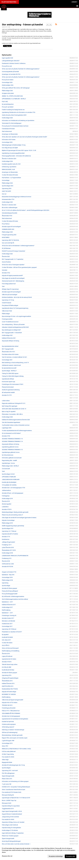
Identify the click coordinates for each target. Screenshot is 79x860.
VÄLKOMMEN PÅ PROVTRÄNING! (11, 713)
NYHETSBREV (5, 237)
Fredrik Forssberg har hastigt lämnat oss (13, 109)
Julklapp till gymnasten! (8, 542)
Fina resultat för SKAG (8, 757)
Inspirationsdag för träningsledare (11, 827)
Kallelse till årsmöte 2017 (9, 604)
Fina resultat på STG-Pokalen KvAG (11, 792)
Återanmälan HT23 (7, 215)
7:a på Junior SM (6, 784)
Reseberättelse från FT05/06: (10, 689)
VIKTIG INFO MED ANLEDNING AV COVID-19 (14, 409)
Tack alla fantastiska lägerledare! (11, 422)
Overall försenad (6, 302)
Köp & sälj (5, 101)
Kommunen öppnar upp (8, 381)
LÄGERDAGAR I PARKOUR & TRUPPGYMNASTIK (15, 555)
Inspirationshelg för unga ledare (11, 806)
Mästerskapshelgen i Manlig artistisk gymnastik (15, 512)
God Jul (4, 194)
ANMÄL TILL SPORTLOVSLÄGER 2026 (12, 96)
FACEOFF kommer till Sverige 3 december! (13, 251)
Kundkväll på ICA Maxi (8, 670)
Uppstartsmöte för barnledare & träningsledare (15, 719)
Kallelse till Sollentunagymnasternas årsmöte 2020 (16, 419)
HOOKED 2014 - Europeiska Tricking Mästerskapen (16, 787)
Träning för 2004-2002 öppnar (10, 373)
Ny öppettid (5, 634)
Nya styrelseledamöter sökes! (10, 346)
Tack (3, 286)
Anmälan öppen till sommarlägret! (11, 226)
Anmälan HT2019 (6, 509)
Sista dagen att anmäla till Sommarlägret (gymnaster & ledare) (19, 517)
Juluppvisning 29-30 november (10, 816)
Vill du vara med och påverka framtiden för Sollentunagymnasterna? (21, 69)
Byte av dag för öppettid (8, 411)
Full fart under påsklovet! (9, 751)
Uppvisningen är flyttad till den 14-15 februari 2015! (16, 797)
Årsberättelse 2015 (7, 680)
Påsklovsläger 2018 (7, 580)
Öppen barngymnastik (8, 838)
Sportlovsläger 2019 (7, 528)
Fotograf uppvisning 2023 (9, 234)
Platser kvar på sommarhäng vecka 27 (12, 515)
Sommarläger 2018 (7, 577)
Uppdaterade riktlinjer (8, 379)
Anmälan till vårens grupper (9, 588)
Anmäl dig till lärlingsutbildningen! (11, 841)
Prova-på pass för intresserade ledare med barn (15, 126)
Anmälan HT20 (6, 436)
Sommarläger (5, 180)
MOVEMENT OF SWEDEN (9, 694)
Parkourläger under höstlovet (10, 825)
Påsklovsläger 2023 (7, 232)
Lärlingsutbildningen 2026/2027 (10, 60)
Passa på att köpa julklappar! (10, 591)
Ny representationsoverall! (9, 368)
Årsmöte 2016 (6, 653)
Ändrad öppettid (6, 504)
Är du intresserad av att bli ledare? (11, 433)
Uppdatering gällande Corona (10, 447)
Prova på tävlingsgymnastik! (9, 593)
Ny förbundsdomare (7, 455)
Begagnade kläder (7, 762)
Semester (4, 270)
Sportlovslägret (6, 768)
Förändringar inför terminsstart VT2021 (12, 384)
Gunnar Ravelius (6, 262)
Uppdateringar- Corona (8, 463)
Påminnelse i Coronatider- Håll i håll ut (12, 414)
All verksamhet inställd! (8, 392)
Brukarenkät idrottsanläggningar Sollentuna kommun (16, 196)
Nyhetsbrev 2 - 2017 (7, 602)
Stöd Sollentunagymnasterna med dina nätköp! (15, 599)
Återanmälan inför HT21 (8, 351)
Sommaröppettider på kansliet (10, 71)
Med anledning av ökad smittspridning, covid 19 (15, 362)
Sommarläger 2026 (7, 82)
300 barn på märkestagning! (9, 732)
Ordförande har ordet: (8, 564)
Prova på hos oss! (7, 66)
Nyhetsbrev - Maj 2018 (8, 574)
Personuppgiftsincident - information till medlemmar (16, 156)
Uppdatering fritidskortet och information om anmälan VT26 (18, 112)
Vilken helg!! (5, 759)
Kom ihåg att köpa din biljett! (10, 147)
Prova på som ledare (7, 79)
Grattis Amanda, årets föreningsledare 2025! (14, 115)
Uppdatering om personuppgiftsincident (13, 153)
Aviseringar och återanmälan (10, 134)
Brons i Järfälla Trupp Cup (9, 800)
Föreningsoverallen (7, 319)
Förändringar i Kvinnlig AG (9, 615)
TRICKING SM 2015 (7, 705)
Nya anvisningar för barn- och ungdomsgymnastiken (16, 316)
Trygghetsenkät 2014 (8, 808)
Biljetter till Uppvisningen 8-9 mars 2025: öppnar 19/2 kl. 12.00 (19, 150)
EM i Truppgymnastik (8, 349)
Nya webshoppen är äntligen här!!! (11, 330)
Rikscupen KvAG (6, 803)
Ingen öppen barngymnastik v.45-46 (12, 811)
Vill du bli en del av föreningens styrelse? (13, 264)
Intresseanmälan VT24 (8, 199)
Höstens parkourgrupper (9, 724)
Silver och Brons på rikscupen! (10, 648)
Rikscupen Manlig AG (8, 795)
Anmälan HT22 (6, 273)
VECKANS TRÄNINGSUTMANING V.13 (12, 449)
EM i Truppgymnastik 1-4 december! (12, 332)
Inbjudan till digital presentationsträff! (12, 275)
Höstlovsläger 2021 (7, 335)
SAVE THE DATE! (6, 191)
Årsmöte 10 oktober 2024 (9, 158)
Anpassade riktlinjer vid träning (10, 341)
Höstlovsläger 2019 (7, 498)
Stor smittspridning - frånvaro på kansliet (22, 24)
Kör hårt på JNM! (6, 667)
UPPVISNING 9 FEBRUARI (9, 476)
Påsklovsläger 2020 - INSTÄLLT (10, 466)
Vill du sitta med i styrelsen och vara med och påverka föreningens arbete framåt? (24, 137)
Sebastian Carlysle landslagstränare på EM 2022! (15, 327)
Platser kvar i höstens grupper (10, 835)
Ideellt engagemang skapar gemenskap (13, 525)
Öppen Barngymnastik (8, 776)
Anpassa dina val (7, 856)
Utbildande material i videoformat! (11, 365)
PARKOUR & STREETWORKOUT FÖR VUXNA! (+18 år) (16, 748)
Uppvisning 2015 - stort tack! (10, 770)
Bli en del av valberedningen (9, 207)
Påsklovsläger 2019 (7, 523)
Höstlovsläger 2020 (7, 417)
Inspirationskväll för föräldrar (10, 534)
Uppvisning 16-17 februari (9, 531)
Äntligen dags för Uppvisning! (10, 289)
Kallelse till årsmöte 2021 (9, 338)
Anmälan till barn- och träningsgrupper (12, 493)
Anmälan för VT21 (7, 395)
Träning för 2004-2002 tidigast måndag (13, 376)
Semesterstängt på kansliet (9, 213)
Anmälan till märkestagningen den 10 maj (13, 765)
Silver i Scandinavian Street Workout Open (13, 789)
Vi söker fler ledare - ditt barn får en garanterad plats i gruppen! (19, 267)
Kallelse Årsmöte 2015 (8, 683)
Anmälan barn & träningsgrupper (11, 716)
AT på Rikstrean (6, 248)
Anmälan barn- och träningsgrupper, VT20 (13, 487)
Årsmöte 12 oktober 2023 (9, 205)
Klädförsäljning (6, 610)
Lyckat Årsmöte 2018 (8, 547)
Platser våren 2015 (7, 778)
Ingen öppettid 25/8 (7, 58)
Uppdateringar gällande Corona (10, 452)
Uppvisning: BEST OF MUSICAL (10, 240)
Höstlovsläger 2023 (7, 202)
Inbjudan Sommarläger (8, 520)
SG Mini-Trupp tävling (8, 754)
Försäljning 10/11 (7, 544)
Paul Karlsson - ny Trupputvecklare (11, 177)
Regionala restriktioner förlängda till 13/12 (13, 403)
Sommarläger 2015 (7, 743)
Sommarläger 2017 (7, 626)
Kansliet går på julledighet (9, 482)
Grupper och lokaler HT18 (9, 572)
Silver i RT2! (5, 746)
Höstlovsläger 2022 (7, 253)
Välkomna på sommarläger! (9, 294)
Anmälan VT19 (6, 536)
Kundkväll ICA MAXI (7, 637)
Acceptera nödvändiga (56, 856)
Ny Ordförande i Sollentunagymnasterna (13, 596)
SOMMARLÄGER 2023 (8, 229)
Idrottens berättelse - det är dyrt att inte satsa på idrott (17, 297)
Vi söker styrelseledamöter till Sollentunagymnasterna (17, 430)
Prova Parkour (6, 224)
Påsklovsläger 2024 (7, 183)
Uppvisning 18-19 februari (9, 629)
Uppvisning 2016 (6, 675)
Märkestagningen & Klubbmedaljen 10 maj (13, 145)
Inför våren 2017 (6, 640)
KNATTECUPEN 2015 (7, 686)
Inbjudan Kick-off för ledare (9, 702)
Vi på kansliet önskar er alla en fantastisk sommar (15, 425)
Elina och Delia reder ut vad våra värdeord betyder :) (16, 844)
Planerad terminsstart (8, 387)
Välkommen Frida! (7, 311)
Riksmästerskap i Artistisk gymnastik (12, 735)
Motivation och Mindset (8, 621)
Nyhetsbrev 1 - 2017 (7, 612)
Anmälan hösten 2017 (8, 618)
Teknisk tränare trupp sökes (9, 664)
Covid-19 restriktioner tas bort (10, 321)
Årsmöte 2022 (6, 256)
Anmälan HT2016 (6, 661)
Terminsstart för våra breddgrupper (11, 123)
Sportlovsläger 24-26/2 (8, 474)
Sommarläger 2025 (7, 142)
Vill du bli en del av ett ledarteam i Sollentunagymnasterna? (18, 245)
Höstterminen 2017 (7, 623)
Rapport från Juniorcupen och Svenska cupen (14, 738)
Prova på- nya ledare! (7, 107)
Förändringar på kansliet (8, 708)
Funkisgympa (5, 496)
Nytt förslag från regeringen (9, 406)
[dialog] (39, 852)
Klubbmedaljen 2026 (7, 85)
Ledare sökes (6, 400)
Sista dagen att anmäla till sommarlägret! (13, 278)
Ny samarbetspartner (8, 104)
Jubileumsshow (6, 490)
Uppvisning (5, 583)
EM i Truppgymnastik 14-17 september (12, 259)
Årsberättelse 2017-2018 (9, 550)
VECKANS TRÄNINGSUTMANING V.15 (12, 438)
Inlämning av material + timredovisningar (13, 729)
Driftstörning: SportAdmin (9, 166)
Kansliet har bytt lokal (8, 721)
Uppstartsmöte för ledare (9, 659)
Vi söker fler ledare (7, 642)
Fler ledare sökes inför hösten (10, 354)
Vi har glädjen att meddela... (9, 485)
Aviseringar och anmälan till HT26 (11, 74)
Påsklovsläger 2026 (7, 90)
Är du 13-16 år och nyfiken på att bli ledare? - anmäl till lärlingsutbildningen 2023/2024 (25, 210)
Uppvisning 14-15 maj (8, 300)
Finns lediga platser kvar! (9, 283)
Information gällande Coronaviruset (11, 457)
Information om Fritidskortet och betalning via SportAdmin (18, 120)
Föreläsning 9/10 (6, 558)
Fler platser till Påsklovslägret (10, 305)
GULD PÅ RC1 (5, 645)
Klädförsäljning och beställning (10, 651)
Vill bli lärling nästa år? (8, 727)
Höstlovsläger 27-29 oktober (10, 830)
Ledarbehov (5, 506)
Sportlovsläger (6, 585)
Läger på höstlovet (7, 656)
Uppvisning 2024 (6, 188)
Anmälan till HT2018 (7, 566)
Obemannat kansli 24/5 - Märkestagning (13, 281)
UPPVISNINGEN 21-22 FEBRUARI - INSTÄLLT (14, 98)
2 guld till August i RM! (8, 740)
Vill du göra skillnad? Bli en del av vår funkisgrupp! (16, 88)
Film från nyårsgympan (8, 773)
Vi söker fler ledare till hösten (10, 175)
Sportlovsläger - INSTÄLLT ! (9, 370)
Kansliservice (5, 539)
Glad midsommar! (7, 131)
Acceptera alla (70, 856)
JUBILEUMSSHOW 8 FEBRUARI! (10, 479)
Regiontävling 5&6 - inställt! (9, 460)
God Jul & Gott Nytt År (8, 243)
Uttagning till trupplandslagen (10, 678)
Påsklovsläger (6, 313)
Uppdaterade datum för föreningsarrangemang (15, 308)
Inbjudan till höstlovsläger (9, 691)
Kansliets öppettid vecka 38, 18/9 (11, 164)
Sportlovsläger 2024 (7, 185)
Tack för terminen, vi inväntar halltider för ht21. (14, 357)
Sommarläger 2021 (7, 360)
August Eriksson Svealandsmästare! (12, 814)
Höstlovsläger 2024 (7, 161)
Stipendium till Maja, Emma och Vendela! (13, 822)
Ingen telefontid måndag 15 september (13, 833)
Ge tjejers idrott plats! (8, 93)
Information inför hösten (8, 139)
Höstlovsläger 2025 (7, 118)
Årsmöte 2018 (6, 561)
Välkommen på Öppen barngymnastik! (12, 700)
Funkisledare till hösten (8, 128)
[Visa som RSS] (56, 24)
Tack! (3, 471)
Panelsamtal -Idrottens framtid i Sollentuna (13, 63)
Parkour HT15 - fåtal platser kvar (11, 710)
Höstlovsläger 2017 (7, 607)
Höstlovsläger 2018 (7, 553)
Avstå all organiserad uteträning (11, 389)
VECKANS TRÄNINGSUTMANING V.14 (12, 441)
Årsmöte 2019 (6, 501)
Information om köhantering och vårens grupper (15, 781)
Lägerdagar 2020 (6, 428)
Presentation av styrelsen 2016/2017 (12, 632)
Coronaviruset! (6, 468)
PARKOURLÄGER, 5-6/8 (8, 169)
